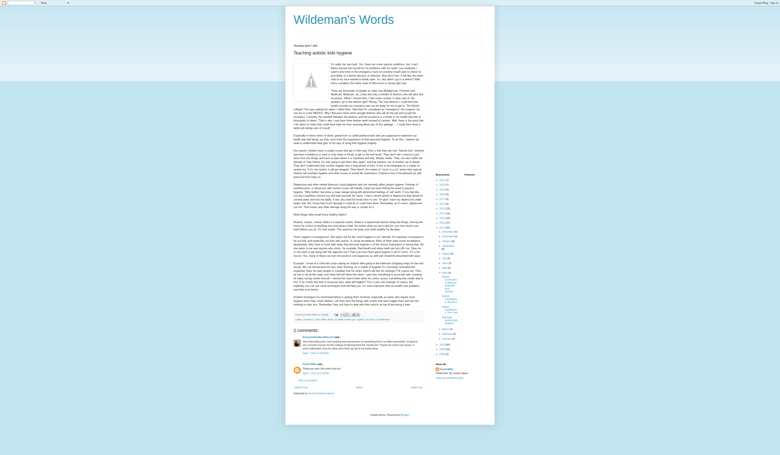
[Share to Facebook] (354, 315)
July (444, 258)
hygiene (360, 319)
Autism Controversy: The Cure (450, 310)
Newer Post (301, 387)
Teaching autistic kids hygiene (450, 320)
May (444, 267)
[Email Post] (336, 314)
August (446, 253)
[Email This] (343, 315)
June (445, 263)
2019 (442, 189)
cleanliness (308, 319)
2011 (442, 227)
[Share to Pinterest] (358, 315)
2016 (442, 204)
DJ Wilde (339, 319)
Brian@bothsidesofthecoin (318, 337)
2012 (442, 222)
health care (349, 319)
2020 (442, 184)
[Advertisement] (452, 105)
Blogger (405, 415)
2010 (442, 344)
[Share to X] (350, 315)
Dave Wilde (320, 319)
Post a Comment (308, 380)
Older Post (416, 387)
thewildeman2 (383, 319)
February (447, 334)
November (448, 236)
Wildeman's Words (344, 19)
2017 (442, 199)
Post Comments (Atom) (321, 393)
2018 (442, 194)
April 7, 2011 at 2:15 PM (316, 373)
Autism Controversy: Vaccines (449, 299)
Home (359, 387)
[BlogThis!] (346, 315)
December (448, 231)
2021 (442, 180)
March (446, 329)
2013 (442, 218)
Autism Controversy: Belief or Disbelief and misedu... (449, 284)
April (445, 272)
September (448, 246)
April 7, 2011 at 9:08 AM (316, 353)
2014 (442, 213)
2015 (442, 208)
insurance (370, 319)
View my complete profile (449, 378)
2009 (442, 349)
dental (330, 319)
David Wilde (309, 364)
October (447, 241)
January (447, 338)
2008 (442, 354)
